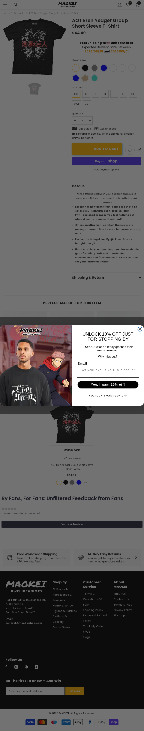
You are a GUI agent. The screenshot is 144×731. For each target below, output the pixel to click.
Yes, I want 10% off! (108, 384)
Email (82, 363)
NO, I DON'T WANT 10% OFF (108, 396)
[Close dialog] (140, 329)
